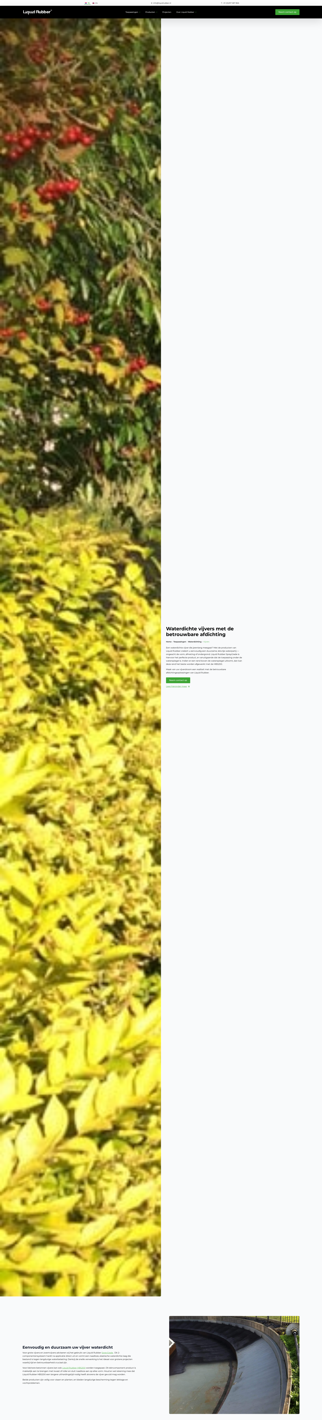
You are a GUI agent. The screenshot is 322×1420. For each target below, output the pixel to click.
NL (89, 3)
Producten (150, 12)
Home (169, 642)
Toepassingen (132, 12)
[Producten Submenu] (157, 12)
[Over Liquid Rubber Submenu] (196, 12)
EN (96, 3)
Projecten (166, 12)
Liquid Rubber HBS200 (74, 1368)
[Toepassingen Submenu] (140, 12)
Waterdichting (195, 642)
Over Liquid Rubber (185, 12)
